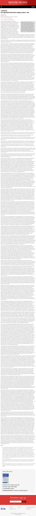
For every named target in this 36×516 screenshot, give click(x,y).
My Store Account (12, 508)
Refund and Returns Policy (31, 507)
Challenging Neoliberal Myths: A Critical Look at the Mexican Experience (15, 490)
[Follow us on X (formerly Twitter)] (3, 509)
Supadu (20, 514)
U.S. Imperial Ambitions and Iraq (8, 488)
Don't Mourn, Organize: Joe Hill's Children (10, 486)
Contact (19, 507)
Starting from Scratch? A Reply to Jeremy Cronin (11, 484)
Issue (13, 19)
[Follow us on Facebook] (4, 509)
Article (10, 19)
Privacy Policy (29, 508)
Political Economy (5, 16)
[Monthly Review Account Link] (32, 6)
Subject (2, 16)
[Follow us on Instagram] (1, 509)
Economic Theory (11, 16)
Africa (5, 15)
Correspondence (4, 10)
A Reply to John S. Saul (30, 31)
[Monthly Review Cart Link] (33, 6)
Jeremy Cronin (4, 14)
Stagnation (15, 16)
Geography (2, 15)
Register (10, 507)
